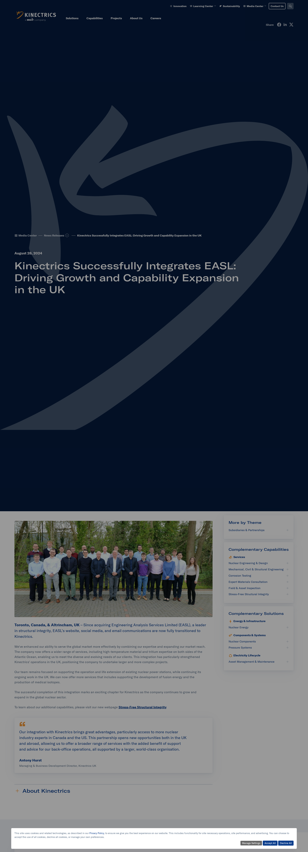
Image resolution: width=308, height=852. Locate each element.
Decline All (286, 843)
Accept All (270, 843)
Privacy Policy (96, 833)
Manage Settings (251, 843)
